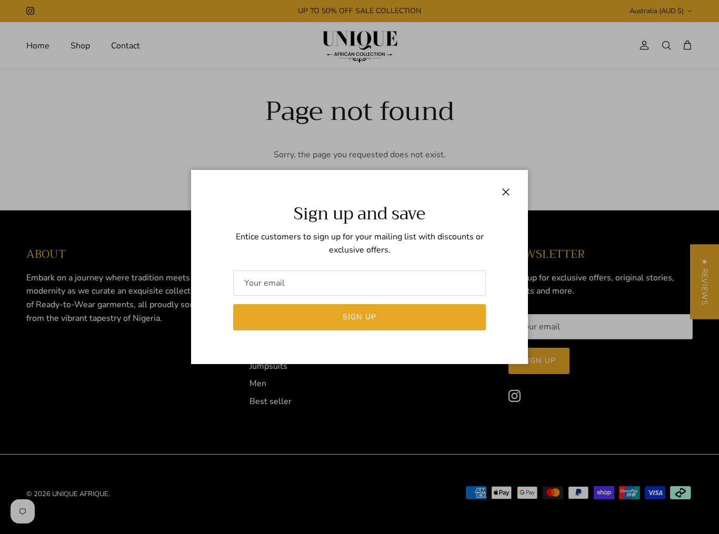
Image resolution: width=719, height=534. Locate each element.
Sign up (359, 317)
